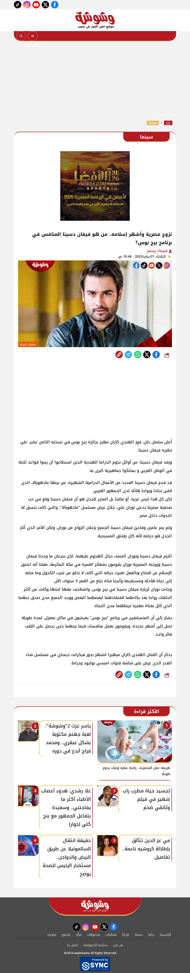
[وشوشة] (95, 20)
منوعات (51, 934)
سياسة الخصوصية (95, 945)
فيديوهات (93, 934)
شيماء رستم (158, 250)
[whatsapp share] (137, 354)
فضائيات (111, 934)
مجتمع (66, 934)
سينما (153, 123)
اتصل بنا (72, 945)
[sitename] (95, 906)
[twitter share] (147, 354)
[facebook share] (156, 354)
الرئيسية (165, 934)
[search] (21, 36)
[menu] (33, 36)
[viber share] (128, 354)
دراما (151, 934)
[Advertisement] (95, 80)
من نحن (118, 945)
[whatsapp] (119, 354)
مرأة (79, 934)
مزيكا (125, 934)
